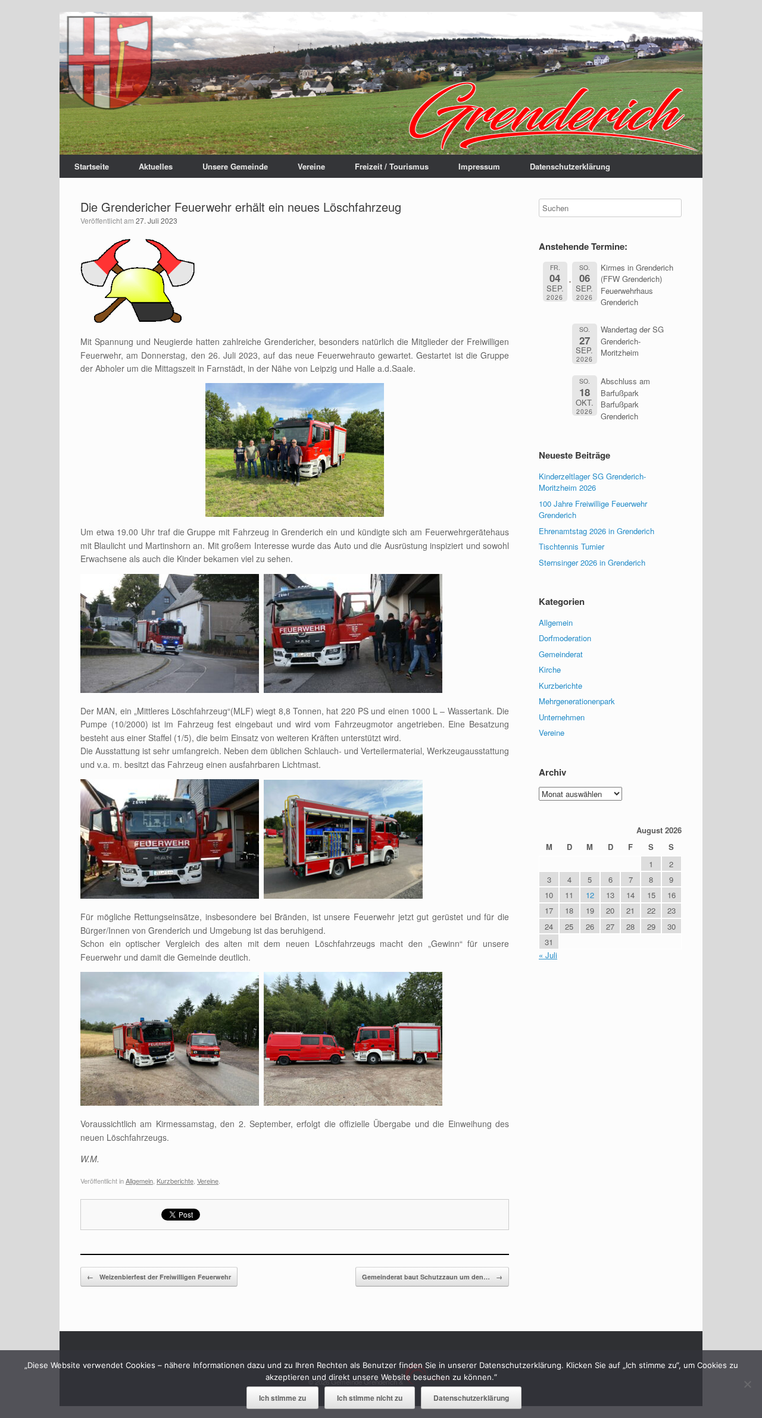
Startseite (91, 166)
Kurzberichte (175, 1180)
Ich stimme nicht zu (369, 1397)
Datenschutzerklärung (570, 166)
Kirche (550, 669)
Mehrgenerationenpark (577, 701)
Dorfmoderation (565, 638)
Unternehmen (562, 717)
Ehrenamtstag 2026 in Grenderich (596, 531)
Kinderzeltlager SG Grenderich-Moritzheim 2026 (592, 482)
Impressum (479, 166)
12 (590, 895)
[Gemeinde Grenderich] (381, 83)
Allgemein (139, 1180)
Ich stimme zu (282, 1397)
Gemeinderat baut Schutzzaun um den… (432, 1276)
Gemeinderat (561, 654)
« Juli (548, 955)
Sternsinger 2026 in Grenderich (592, 562)
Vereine (311, 166)
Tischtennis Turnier (571, 546)
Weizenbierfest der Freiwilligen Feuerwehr (159, 1276)
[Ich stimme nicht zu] (747, 1384)
